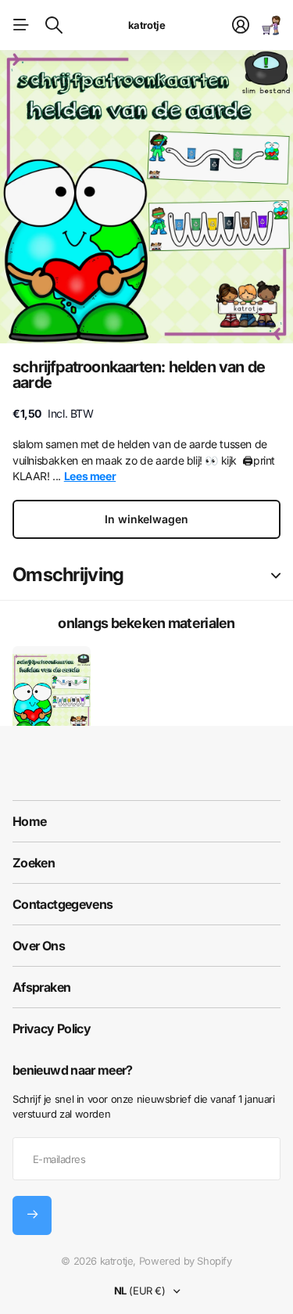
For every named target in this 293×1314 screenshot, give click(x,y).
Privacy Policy (52, 1028)
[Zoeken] (54, 25)
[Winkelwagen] (271, 25)
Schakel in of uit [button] (276, 575)
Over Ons (39, 945)
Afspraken (41, 987)
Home (29, 821)
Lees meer (90, 476)
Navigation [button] (21, 25)
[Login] (240, 25)
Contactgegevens (63, 904)
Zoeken (34, 863)
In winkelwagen (146, 519)
